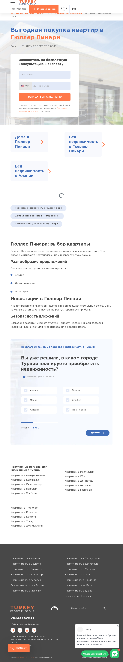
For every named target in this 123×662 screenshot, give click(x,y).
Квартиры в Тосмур (22, 521)
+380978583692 (22, 618)
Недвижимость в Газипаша (26, 569)
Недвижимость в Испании (25, 591)
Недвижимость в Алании (25, 558)
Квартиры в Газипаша (78, 490)
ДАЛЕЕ (95, 433)
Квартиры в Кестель (23, 517)
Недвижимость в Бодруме (26, 564)
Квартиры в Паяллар (23, 489)
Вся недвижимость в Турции (27, 585)
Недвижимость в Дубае (78, 591)
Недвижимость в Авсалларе (27, 575)
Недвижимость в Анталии (25, 580)
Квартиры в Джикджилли (26, 526)
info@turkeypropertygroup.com (25, 624)
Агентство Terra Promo (25, 657)
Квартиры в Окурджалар (26, 484)
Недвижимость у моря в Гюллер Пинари (36, 224)
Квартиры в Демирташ (78, 481)
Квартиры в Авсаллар (78, 485)
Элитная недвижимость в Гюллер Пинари (37, 216)
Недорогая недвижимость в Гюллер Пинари (38, 208)
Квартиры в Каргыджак (25, 480)
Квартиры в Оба (74, 476)
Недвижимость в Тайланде (80, 580)
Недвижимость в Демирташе (81, 564)
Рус (74, 9)
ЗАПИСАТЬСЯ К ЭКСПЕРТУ (44, 97)
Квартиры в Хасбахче (24, 493)
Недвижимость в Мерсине (80, 569)
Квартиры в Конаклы (23, 512)
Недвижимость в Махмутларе (82, 558)
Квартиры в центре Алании (27, 475)
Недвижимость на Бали (78, 585)
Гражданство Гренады (77, 596)
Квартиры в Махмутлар (79, 472)
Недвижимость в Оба (77, 575)
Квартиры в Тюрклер (24, 508)
